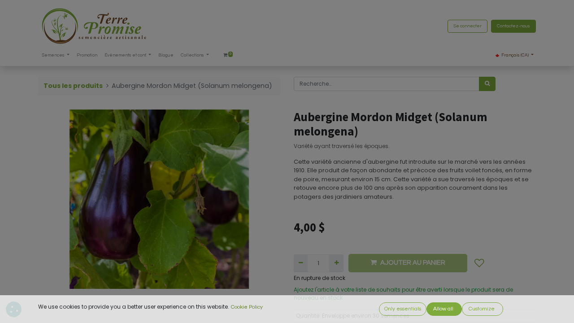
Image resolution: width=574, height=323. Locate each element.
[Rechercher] (487, 84)
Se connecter (467, 26)
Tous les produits (73, 85)
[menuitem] (87, 55)
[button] (479, 263)
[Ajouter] (336, 263)
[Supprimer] (301, 263)
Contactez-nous (513, 26)
